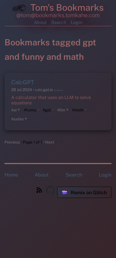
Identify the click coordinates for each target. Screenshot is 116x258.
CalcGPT (22, 82)
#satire (17, 119)
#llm (61, 110)
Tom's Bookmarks (66, 7)
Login (76, 22)
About (40, 22)
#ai (14, 110)
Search (58, 22)
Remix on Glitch (88, 192)
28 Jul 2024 (22, 89)
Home (11, 175)
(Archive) (58, 90)
